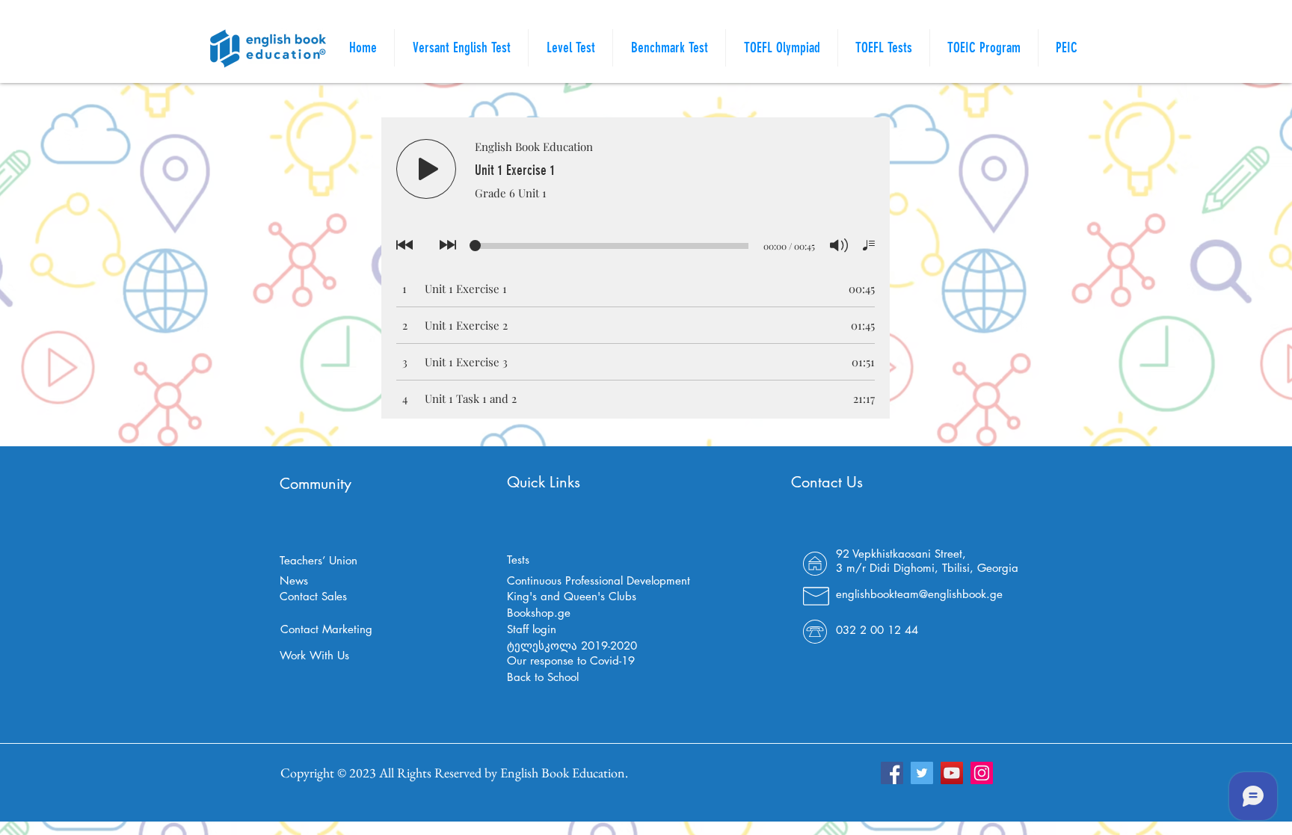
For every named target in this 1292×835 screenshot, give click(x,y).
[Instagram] (981, 773)
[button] (883, 48)
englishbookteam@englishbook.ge (919, 594)
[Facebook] (892, 773)
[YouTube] (952, 773)
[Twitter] (922, 773)
